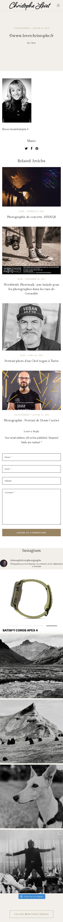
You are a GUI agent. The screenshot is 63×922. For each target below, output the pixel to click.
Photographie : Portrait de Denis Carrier (31, 420)
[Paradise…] (31, 666)
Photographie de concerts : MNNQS (31, 217)
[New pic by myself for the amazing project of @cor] (31, 601)
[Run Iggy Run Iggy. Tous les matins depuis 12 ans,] (31, 796)
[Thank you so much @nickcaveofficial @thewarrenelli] (31, 861)
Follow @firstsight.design (31, 914)
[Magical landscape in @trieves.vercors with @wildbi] (31, 731)
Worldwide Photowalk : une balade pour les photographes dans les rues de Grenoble (31, 289)
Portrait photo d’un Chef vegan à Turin (31, 361)
